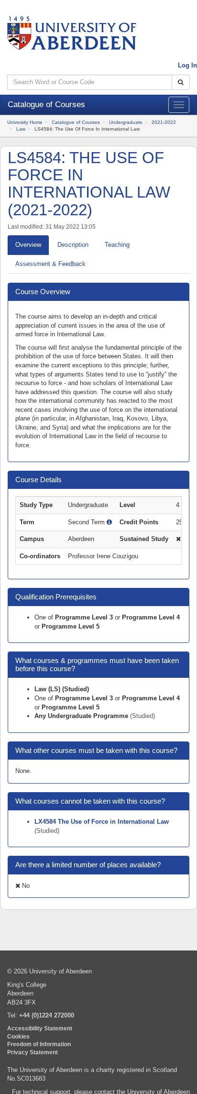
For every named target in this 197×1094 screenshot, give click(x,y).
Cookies (18, 1036)
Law (20, 129)
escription (72, 244)
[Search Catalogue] (181, 82)
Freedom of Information (39, 1044)
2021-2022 (164, 122)
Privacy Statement (32, 1052)
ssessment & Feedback (50, 263)
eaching (117, 244)
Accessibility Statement (39, 1028)
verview (28, 244)
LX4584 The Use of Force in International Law (101, 821)
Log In (187, 65)
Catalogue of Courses (76, 122)
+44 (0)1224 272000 (46, 1015)
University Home (25, 122)
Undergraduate (125, 122)
